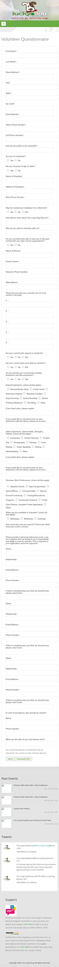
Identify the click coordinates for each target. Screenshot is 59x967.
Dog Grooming (12, 398)
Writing (38, 447)
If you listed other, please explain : (20, 408)
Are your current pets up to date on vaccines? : (26, 363)
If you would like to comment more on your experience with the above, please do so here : (26, 420)
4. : (7, 332)
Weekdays (14, 519)
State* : (9, 93)
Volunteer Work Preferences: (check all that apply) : (27, 481)
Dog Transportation (37, 486)
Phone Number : (13, 580)
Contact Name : (12, 261)
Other (43, 403)
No (19, 160)
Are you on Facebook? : (16, 156)
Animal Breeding (30, 398)
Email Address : (12, 570)
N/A (26, 212)
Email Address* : (13, 114)
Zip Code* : (11, 104)
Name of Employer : (14, 176)
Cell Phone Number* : (15, 135)
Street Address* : (13, 72)
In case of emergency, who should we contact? (26, 713)
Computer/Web (29, 491)
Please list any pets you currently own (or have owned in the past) (26, 294)
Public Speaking (24, 447)
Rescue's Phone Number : (17, 272)
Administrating (12, 451)
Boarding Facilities (35, 394)
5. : (7, 342)
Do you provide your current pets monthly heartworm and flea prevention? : (24, 374)
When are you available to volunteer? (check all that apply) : (26, 513)
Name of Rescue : (13, 251)
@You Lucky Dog (41, 845)
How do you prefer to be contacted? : (22, 146)
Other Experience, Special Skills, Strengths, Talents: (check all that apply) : (24, 432)
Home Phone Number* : (16, 125)
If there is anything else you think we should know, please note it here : (27, 592)
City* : (8, 83)
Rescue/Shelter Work (19, 389)
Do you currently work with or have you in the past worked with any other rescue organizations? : (27, 240)
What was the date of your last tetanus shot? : (26, 739)
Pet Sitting (31, 403)
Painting (32, 442)
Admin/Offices (12, 491)
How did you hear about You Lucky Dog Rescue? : (27, 218)
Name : (9, 549)
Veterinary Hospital (14, 394)
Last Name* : (11, 62)
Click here (28, 924)
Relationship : (12, 559)
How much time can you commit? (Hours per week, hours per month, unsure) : (28, 525)
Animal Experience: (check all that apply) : (24, 385)
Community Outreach (28, 500)
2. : (7, 311)
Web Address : (12, 282)
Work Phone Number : (15, 197)
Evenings (42, 519)
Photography (19, 442)
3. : (7, 321)
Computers (15, 438)
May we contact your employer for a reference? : (27, 208)
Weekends (28, 519)
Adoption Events (17, 486)
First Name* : (11, 51)
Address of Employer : (15, 187)
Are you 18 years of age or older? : (21, 166)
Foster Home (39, 389)
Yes (11, 160)
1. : (7, 300)
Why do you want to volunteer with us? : (23, 228)
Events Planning (31, 438)
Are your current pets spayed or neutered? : (25, 353)
